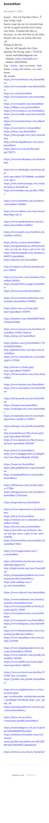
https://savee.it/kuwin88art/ (19, 450)
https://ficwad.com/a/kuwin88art (22, 526)
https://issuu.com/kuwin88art (20, 131)
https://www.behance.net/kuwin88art (24, 110)
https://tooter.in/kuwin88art (19, 464)
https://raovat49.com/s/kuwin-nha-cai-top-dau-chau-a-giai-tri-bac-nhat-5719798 (24, 533)
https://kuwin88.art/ (26, 58)
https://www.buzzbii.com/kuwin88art (24, 384)
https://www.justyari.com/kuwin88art (24, 620)
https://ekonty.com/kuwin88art (21, 259)
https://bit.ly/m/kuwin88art (19, 516)
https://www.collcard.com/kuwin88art (24, 592)
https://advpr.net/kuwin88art (19, 335)
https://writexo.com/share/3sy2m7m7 (24, 751)
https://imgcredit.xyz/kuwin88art (22, 502)
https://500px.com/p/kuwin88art (22, 107)
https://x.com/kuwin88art (18, 93)
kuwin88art (12, 4)
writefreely (30, 775)
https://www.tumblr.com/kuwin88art (24, 103)
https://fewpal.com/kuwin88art (21, 405)
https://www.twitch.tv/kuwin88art (22, 127)
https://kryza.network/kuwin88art (22, 290)
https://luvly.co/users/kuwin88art (22, 242)
